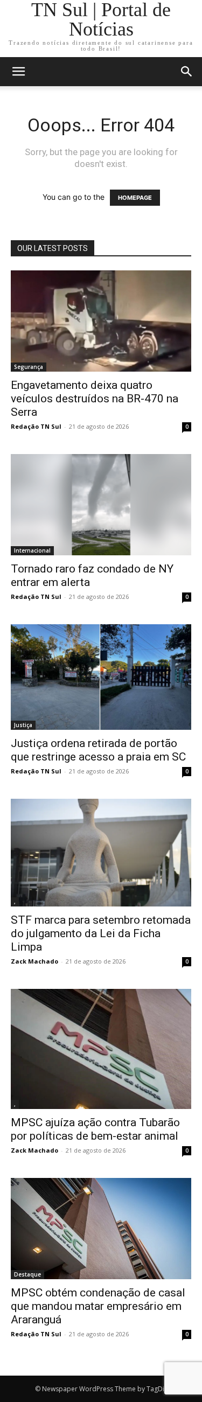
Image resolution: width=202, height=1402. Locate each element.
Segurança (28, 367)
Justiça (23, 725)
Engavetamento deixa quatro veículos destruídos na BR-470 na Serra (94, 398)
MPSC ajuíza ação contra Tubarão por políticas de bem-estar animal (95, 1129)
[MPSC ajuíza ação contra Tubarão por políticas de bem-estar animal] (101, 1049)
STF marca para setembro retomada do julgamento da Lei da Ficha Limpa (101, 933)
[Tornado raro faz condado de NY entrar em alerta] (101, 504)
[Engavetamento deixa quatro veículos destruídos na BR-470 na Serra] (101, 321)
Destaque (27, 1274)
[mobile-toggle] (18, 71)
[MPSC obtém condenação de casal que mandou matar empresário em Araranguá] (101, 1228)
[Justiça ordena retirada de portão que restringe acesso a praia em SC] (101, 676)
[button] (187, 71)
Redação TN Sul (36, 426)
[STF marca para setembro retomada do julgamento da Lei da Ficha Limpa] (101, 852)
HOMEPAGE (135, 197)
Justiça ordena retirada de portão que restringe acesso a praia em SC (98, 750)
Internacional (32, 550)
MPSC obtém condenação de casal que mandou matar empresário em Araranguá (98, 1306)
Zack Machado (34, 961)
